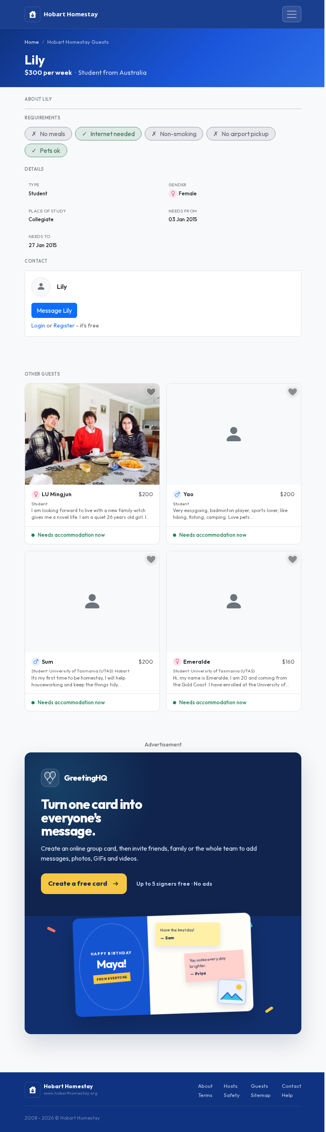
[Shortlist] (151, 392)
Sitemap (261, 1095)
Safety (232, 1095)
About (205, 1086)
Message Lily (54, 310)
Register (64, 325)
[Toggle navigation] (291, 14)
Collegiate (41, 219)
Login (38, 325)
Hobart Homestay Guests (78, 42)
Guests (259, 1086)
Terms (205, 1095)
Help (287, 1095)
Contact (291, 1086)
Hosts (230, 1086)
